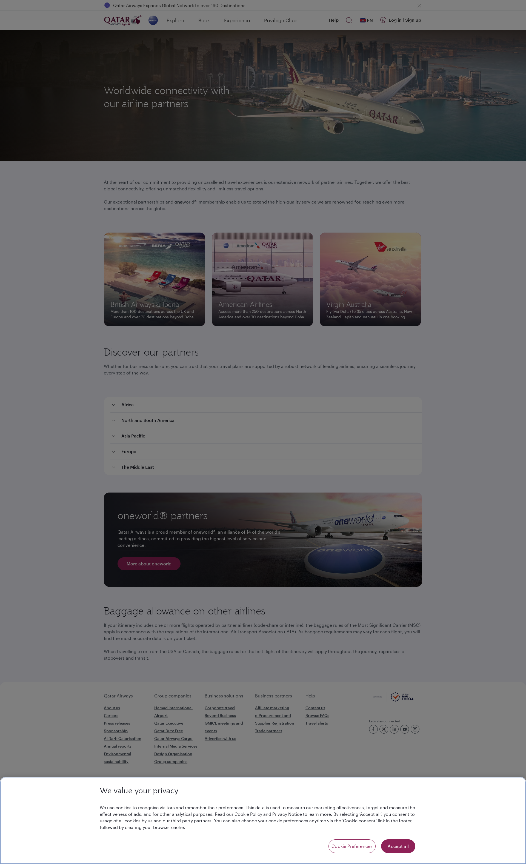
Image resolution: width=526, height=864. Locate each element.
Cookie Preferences (352, 846)
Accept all (398, 846)
